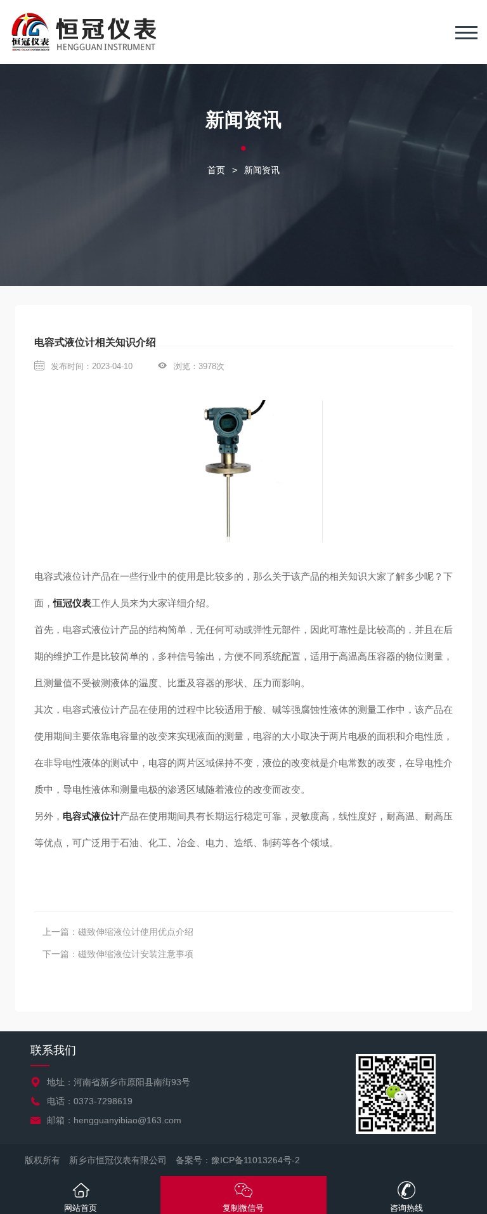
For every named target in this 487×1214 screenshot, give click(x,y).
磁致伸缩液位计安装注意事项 (135, 954)
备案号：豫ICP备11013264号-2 (238, 1160)
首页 (216, 170)
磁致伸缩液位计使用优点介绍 (135, 932)
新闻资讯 (262, 170)
